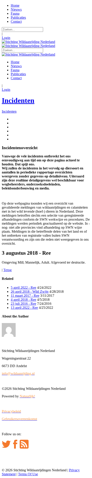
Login (6, 38)
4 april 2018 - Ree (23, 299)
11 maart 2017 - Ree (25, 295)
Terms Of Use (28, 474)
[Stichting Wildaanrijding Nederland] (28, 42)
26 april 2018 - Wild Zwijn (29, 291)
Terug (7, 270)
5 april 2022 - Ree (23, 287)
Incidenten (18, 100)
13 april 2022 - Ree (24, 307)
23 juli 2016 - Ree (23, 303)
